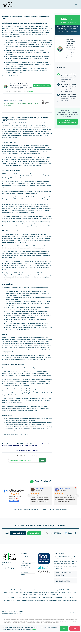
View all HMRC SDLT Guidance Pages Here (27, 450)
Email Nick (70, 533)
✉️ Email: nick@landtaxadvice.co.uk (67, 122)
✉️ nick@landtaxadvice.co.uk (41, 85)
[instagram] (8, 568)
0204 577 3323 (53, 533)
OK (64, 628)
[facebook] (3, 568)
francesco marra (40, 489)
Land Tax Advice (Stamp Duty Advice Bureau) (16, 491)
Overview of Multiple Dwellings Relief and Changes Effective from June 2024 (25, 444)
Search (42, 460)
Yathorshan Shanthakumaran (67, 489)
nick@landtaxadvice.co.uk (63, 581)
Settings (32, 629)
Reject (75, 628)
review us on (13, 500)
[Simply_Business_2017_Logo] (44, 565)
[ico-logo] (44, 553)
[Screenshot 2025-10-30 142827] (44, 570)
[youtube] (13, 568)
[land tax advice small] (8, 2)
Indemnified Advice (18, 533)
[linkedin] (11, 568)
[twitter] (5, 568)
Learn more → (31, 91)
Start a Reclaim (34, 533)
